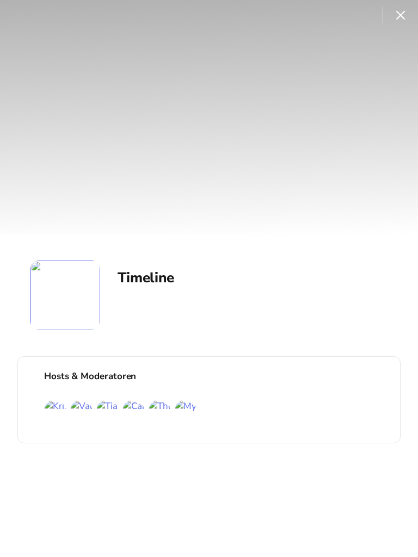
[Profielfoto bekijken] (65, 295)
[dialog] (209, 278)
